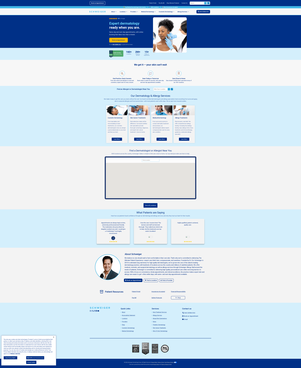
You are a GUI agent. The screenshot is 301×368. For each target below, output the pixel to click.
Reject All (35, 357)
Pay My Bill (161, 3)
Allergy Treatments (181, 118)
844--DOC (203, 11)
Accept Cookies (31, 362)
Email (186, 319)
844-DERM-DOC (117, 44)
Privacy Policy (154, 362)
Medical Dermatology (147, 11)
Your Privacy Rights (10, 357)
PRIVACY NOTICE (15, 353)
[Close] (53, 337)
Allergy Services (182, 11)
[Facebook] (92, 311)
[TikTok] (94, 311)
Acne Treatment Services (160, 312)
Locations (123, 11)
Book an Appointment (97, 3)
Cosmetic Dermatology (166, 11)
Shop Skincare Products (173, 3)
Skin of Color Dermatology (160, 331)
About (113, 11)
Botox (154, 321)
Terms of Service (165, 364)
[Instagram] (90, 311)
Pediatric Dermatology (159, 325)
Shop (179, 298)
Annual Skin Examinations (160, 318)
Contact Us (184, 3)
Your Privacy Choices (169, 362)
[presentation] (117, 139)
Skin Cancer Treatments (138, 118)
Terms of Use (161, 362)
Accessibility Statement (128, 315)
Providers (133, 11)
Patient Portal (152, 3)
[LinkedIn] (96, 311)
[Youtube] (98, 311)
